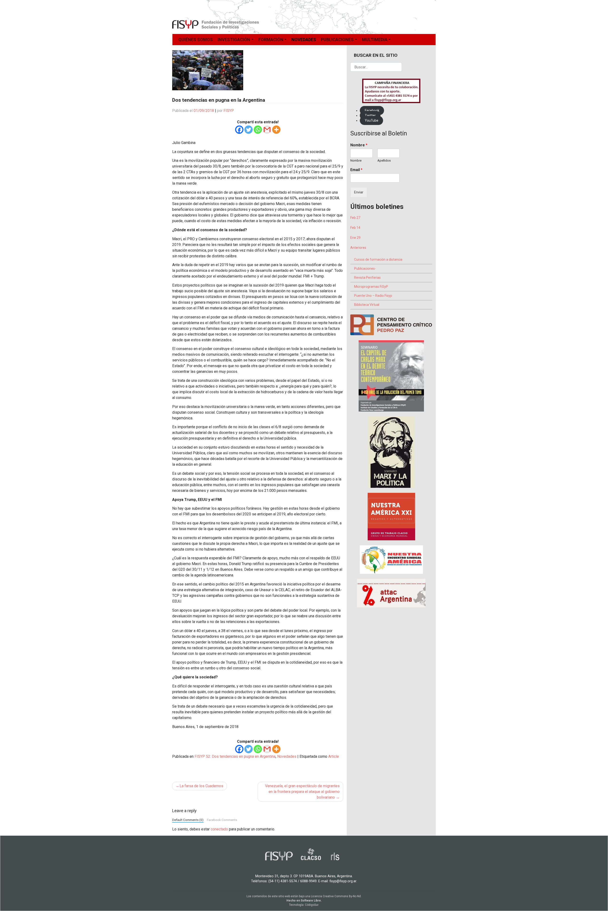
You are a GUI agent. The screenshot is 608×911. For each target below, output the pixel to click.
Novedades (303, 39)
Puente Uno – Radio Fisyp (373, 295)
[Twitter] (248, 129)
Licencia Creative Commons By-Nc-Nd (336, 896)
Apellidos (384, 160)
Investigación (234, 39)
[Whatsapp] (258, 129)
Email (356, 170)
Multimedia (374, 39)
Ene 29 (355, 238)
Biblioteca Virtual (366, 305)
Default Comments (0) (188, 820)
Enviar (358, 192)
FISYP (228, 110)
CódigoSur (311, 904)
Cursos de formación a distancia (378, 259)
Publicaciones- (365, 268)
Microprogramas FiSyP (371, 286)
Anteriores (358, 247)
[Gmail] (267, 129)
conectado (219, 829)
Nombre (358, 145)
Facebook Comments (222, 820)
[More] (276, 129)
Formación (270, 39)
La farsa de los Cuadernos (201, 786)
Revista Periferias (367, 277)
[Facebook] (239, 129)
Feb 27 (355, 218)
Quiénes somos (195, 39)
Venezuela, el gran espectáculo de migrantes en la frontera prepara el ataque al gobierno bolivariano (302, 792)
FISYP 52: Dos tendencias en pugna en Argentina (235, 756)
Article (333, 756)
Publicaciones (337, 39)
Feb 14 (355, 228)
